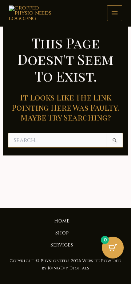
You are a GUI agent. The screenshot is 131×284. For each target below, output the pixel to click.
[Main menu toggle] (114, 13)
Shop (61, 233)
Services (62, 245)
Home (62, 221)
